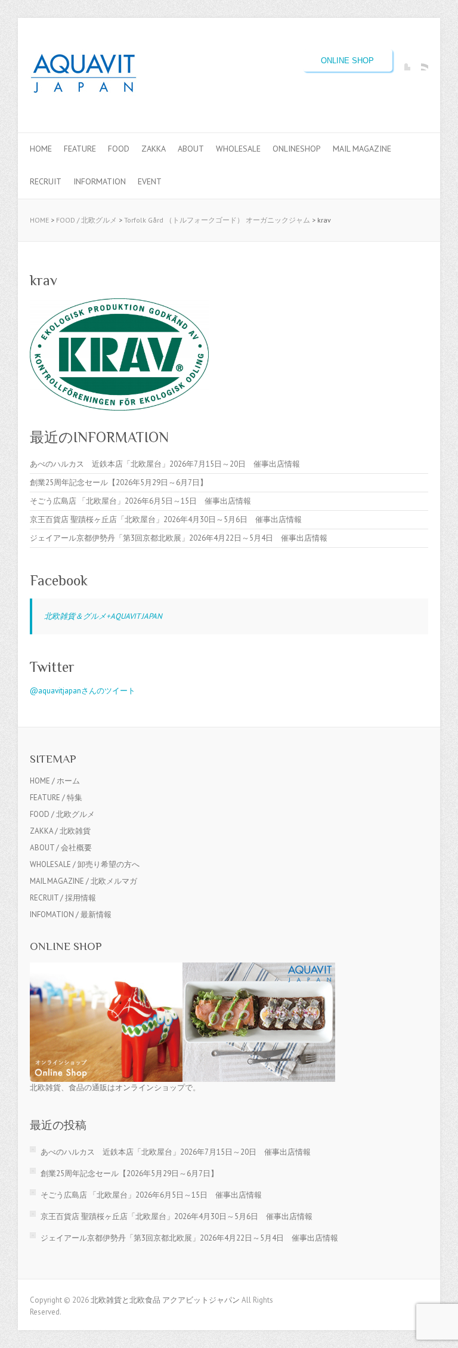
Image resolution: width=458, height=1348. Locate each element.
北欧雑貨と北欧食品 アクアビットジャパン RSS (419, 61)
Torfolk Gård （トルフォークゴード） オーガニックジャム (217, 219)
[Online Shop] (182, 968)
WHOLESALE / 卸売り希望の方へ (85, 864)
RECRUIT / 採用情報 (63, 898)
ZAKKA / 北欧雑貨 (60, 831)
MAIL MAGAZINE (362, 148)
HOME (41, 148)
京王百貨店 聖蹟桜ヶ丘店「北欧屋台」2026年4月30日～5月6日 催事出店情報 (166, 519)
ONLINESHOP (297, 148)
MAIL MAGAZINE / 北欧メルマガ (83, 881)
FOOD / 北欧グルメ (86, 219)
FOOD (118, 148)
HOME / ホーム (55, 781)
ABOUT (191, 148)
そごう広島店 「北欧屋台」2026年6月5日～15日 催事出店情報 (140, 501)
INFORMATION (99, 181)
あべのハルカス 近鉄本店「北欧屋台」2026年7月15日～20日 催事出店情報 (165, 464)
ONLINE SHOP (347, 60)
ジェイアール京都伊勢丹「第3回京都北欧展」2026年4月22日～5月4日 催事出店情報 (178, 538)
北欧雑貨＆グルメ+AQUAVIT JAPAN (103, 616)
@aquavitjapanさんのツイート (82, 691)
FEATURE (80, 148)
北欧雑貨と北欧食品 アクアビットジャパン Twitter (401, 61)
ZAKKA (153, 148)
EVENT (150, 181)
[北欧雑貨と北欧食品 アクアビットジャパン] (83, 75)
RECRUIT (45, 181)
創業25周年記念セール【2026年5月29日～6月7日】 (119, 482)
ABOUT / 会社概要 (61, 848)
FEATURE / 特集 (56, 797)
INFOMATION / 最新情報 (71, 914)
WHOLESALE (238, 148)
